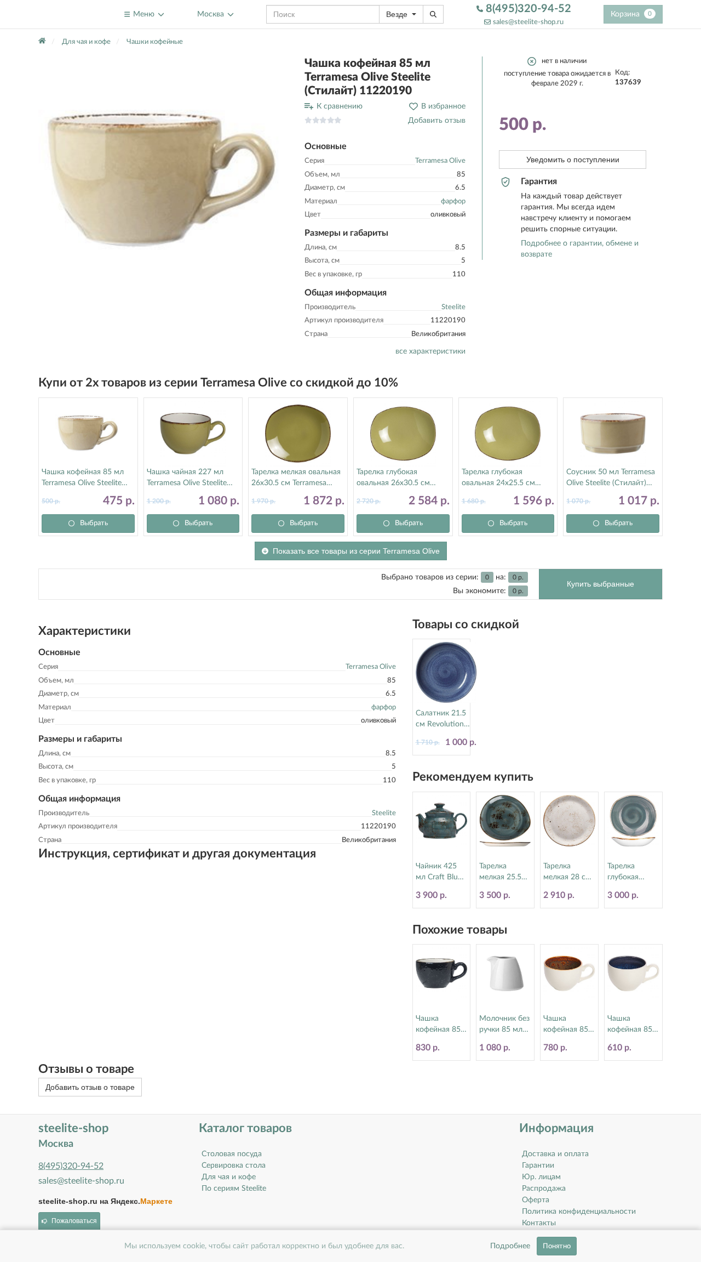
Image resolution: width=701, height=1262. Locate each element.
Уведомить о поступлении (572, 159)
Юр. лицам (541, 1177)
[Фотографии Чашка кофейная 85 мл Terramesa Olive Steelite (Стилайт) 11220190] (163, 181)
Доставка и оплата (555, 1154)
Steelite (453, 307)
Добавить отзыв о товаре (90, 1087)
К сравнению (340, 106)
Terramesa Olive (440, 160)
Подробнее (510, 1246)
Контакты (539, 1223)
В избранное (443, 106)
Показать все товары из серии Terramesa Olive (356, 551)
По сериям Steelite (234, 1188)
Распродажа (544, 1188)
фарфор (453, 201)
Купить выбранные (600, 583)
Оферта (535, 1200)
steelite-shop (64, 14)
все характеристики (430, 351)
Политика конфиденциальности (579, 1211)
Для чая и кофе (229, 1177)
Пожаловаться (74, 1221)
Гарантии (538, 1165)
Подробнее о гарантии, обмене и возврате (580, 249)
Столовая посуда (232, 1154)
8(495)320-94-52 (527, 8)
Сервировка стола (234, 1165)
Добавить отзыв (437, 120)
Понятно (557, 1246)
